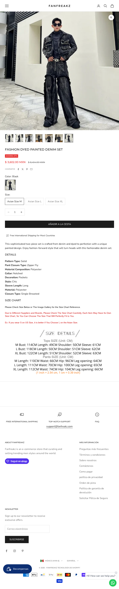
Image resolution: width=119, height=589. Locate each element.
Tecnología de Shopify (68, 568)
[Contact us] (113, 583)
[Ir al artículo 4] (39, 138)
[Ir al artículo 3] (29, 138)
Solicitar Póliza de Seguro (93, 498)
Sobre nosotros (88, 460)
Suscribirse (16, 539)
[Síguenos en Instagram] (14, 550)
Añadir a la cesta (59, 224)
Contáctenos (86, 466)
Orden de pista (87, 483)
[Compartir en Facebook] (18, 169)
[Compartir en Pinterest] (27, 169)
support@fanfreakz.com (59, 426)
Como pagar (86, 471)
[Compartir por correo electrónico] (31, 169)
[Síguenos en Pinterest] (22, 550)
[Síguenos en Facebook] (6, 550)
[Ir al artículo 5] (49, 138)
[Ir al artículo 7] (68, 138)
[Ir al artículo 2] (19, 138)
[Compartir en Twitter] (22, 169)
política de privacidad (91, 477)
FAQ (97, 421)
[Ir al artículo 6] (59, 138)
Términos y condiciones (92, 455)
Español (71, 561)
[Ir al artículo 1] (9, 138)
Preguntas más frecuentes (94, 449)
